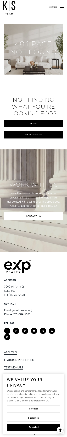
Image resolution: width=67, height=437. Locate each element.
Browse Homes (33, 134)
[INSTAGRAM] (16, 331)
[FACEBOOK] (7, 331)
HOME (33, 123)
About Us (10, 352)
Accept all (33, 427)
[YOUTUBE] (34, 331)
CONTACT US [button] (33, 216)
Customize (33, 418)
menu (53, 7)
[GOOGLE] (52, 331)
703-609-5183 (22, 314)
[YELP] (43, 331)
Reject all (33, 409)
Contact (10, 375)
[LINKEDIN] (25, 331)
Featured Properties (19, 360)
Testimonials (13, 367)
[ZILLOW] (7, 337)
